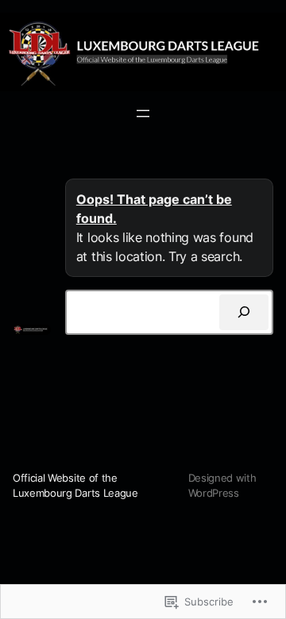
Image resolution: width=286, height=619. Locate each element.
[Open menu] (143, 113)
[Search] (244, 312)
